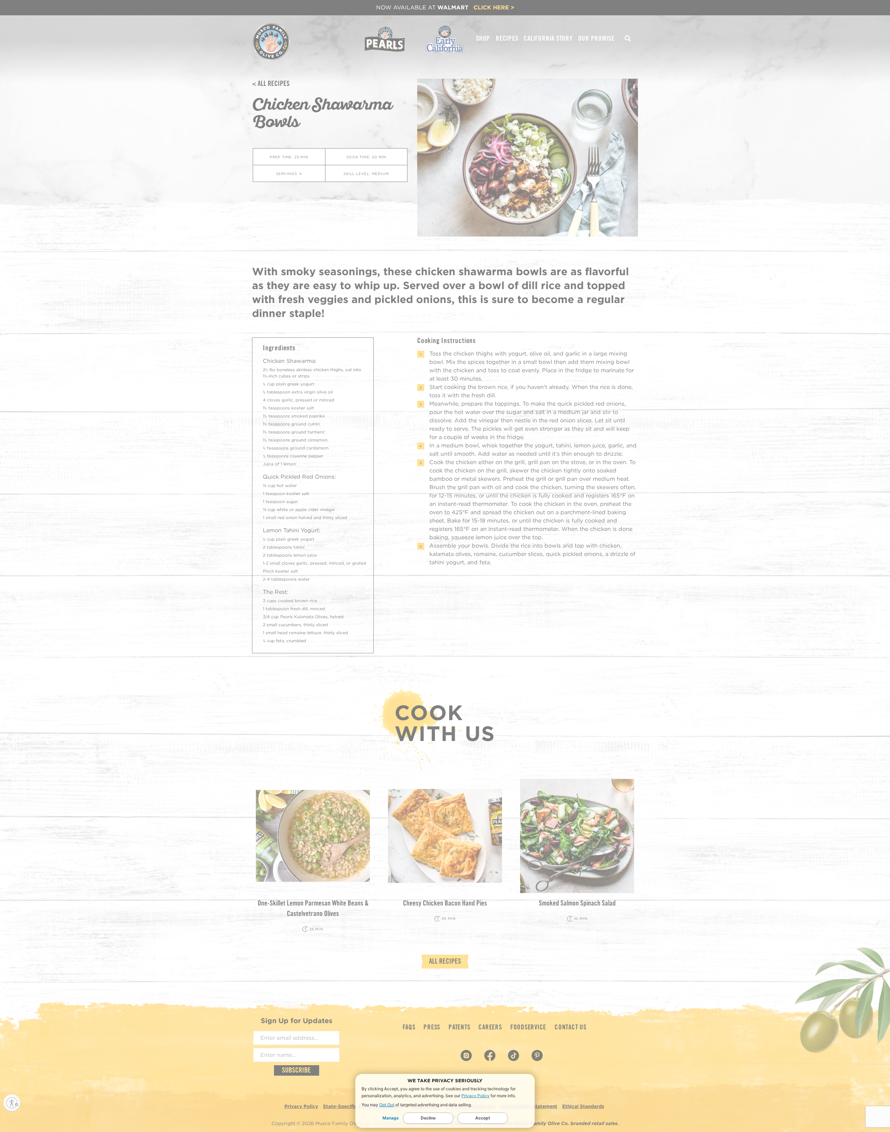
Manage (390, 1118)
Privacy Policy (475, 1095)
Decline (428, 1118)
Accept (482, 1118)
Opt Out (386, 1104)
